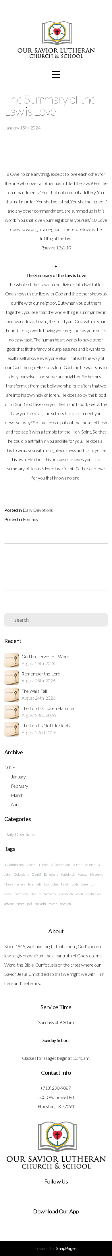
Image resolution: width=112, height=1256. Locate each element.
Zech (79, 894)
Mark (8, 894)
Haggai (83, 874)
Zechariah (66, 894)
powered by (56, 1248)
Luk (93, 884)
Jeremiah (34, 884)
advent (9, 904)
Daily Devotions (38, 510)
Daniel (36, 874)
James (20, 884)
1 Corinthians (14, 864)
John (54, 884)
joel (29, 904)
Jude (75, 884)
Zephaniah (93, 894)
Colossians (21, 874)
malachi (40, 904)
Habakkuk (68, 874)
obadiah (65, 904)
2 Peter (90, 864)
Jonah (65, 884)
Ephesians (51, 874)
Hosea (8, 884)
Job (46, 884)
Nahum (35, 894)
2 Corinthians (60, 864)
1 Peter (43, 864)
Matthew (21, 894)
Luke (84, 884)
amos (20, 904)
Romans (30, 519)
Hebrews (96, 874)
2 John (77, 864)
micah (53, 904)
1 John (31, 864)
